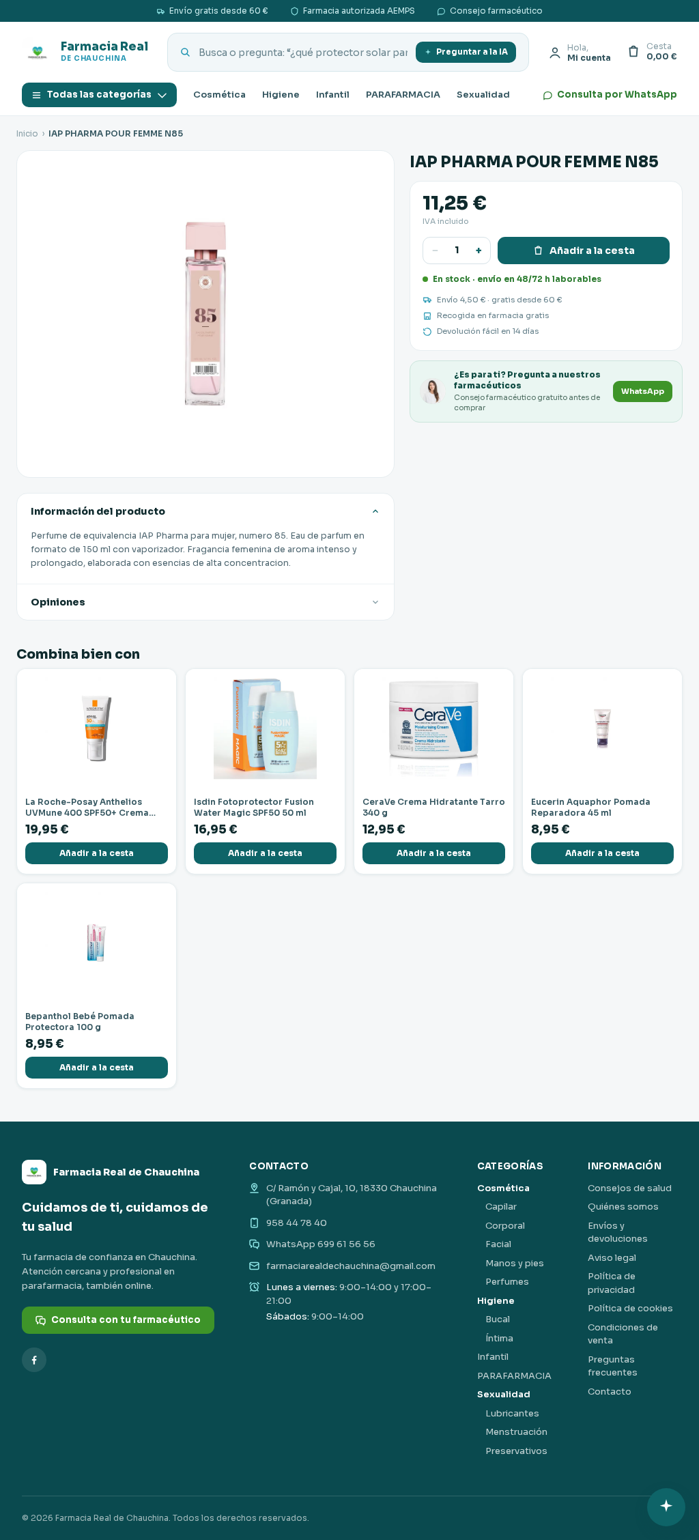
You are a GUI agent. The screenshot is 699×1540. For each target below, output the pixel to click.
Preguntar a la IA (472, 52)
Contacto (609, 1391)
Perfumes (507, 1281)
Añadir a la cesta (592, 250)
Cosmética (219, 94)
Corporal (505, 1225)
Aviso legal (612, 1258)
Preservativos (516, 1451)
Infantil (333, 94)
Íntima (499, 1338)
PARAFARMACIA (403, 94)
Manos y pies (514, 1263)
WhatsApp (642, 391)
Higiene (281, 94)
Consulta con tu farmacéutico (126, 1320)
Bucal (497, 1319)
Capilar (501, 1206)
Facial (498, 1244)
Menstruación (516, 1432)
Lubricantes (512, 1413)
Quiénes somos (623, 1206)
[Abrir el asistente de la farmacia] (666, 1507)
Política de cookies (630, 1308)
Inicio (27, 133)
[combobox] (303, 52)
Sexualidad (483, 94)
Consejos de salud (630, 1188)
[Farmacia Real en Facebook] (34, 1360)
